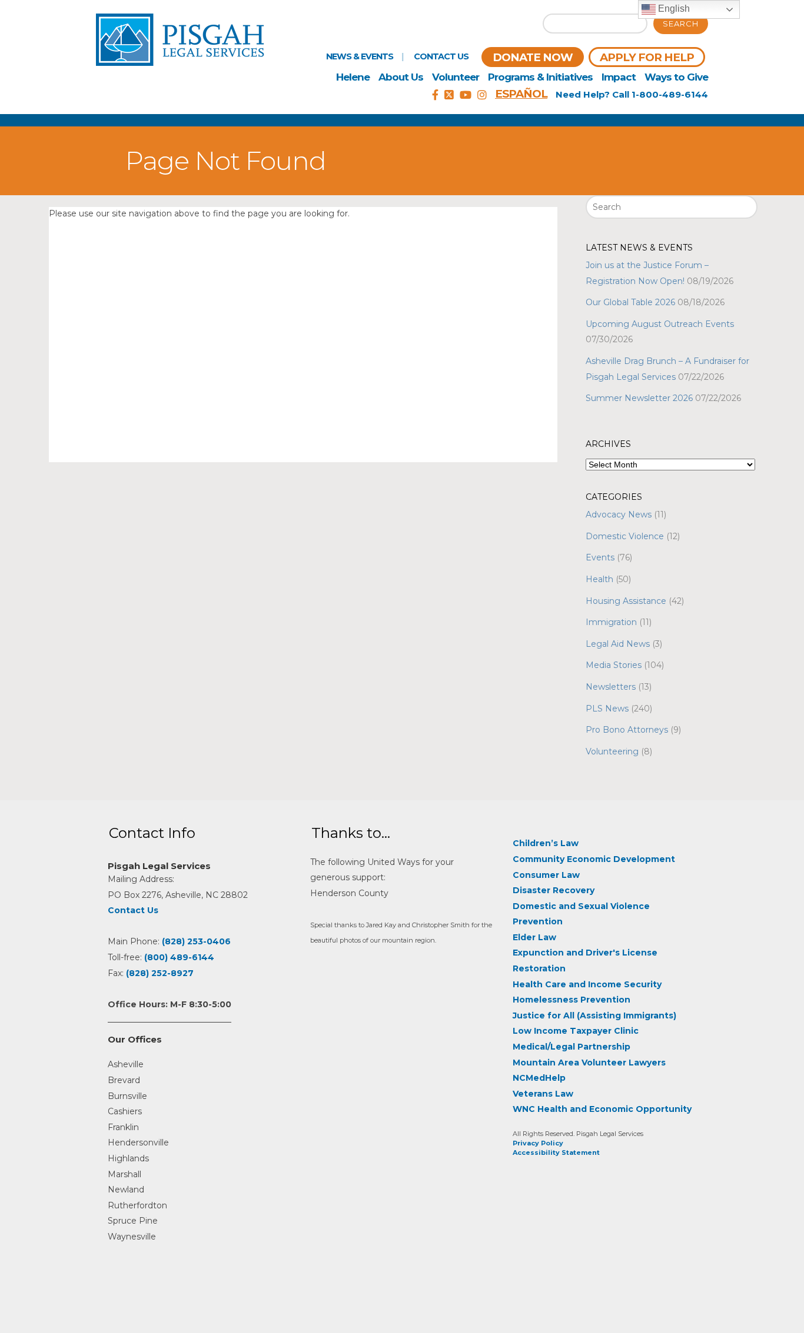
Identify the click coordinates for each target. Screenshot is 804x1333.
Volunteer (455, 77)
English (673, 9)
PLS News (607, 708)
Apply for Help (647, 57)
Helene (353, 77)
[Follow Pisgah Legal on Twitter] (449, 95)
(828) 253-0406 (196, 941)
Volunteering (612, 751)
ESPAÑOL (521, 94)
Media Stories (614, 665)
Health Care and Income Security (587, 984)
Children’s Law (546, 843)
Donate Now (533, 57)
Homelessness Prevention (571, 999)
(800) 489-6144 (179, 957)
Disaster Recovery (553, 890)
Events (600, 557)
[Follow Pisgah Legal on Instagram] (482, 95)
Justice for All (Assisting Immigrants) (594, 1015)
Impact (619, 77)
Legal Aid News (618, 644)
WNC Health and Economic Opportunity (602, 1109)
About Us (400, 77)
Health (599, 579)
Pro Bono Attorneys (627, 729)
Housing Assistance (626, 601)
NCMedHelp (539, 1078)
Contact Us (441, 56)
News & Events (359, 56)
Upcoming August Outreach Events (660, 324)
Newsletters (611, 686)
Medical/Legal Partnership (571, 1046)
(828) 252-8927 (160, 973)
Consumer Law (546, 875)
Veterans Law (543, 1093)
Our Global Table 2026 (630, 302)
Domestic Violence (625, 536)
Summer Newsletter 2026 (639, 398)
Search (681, 23)
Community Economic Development (594, 859)
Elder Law (534, 937)
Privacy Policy (538, 1143)
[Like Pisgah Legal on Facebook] (435, 95)
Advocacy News (619, 514)
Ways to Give (676, 77)
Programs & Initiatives (540, 77)
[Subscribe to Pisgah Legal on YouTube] (465, 95)
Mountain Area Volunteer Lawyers (589, 1062)
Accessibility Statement (556, 1152)
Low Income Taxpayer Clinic (576, 1030)
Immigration (611, 622)
